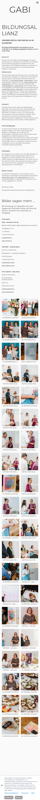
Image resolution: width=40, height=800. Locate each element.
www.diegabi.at (7, 241)
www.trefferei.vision (8, 265)
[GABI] (20, 15)
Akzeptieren (9, 797)
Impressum (24, 793)
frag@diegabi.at (7, 238)
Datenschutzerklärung (11, 793)
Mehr (33, 793)
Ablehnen (19, 797)
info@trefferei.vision (8, 262)
